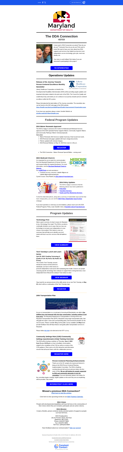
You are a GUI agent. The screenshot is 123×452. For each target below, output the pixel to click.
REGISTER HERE (61, 354)
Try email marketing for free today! (61, 449)
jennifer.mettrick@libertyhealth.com (47, 113)
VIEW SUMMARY (61, 245)
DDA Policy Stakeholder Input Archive (70, 199)
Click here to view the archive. (61, 393)
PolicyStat (63, 188)
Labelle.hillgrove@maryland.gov (49, 174)
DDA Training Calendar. (75, 396)
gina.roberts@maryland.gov (64, 176)
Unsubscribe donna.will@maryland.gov (61, 438)
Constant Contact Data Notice (61, 440)
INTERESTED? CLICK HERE (61, 384)
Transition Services (66, 191)
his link (47, 330)
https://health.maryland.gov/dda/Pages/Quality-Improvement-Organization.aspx (61, 107)
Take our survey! (75, 428)
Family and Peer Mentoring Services (71, 193)
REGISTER (61, 148)
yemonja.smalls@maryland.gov (60, 442)
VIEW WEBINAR (61, 277)
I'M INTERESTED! (61, 68)
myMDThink (42, 170)
